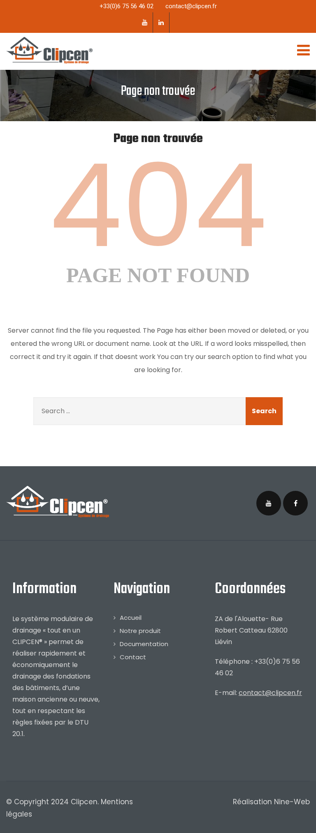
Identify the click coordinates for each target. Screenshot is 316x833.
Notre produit (140, 630)
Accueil (131, 617)
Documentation (144, 644)
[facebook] (295, 503)
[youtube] (145, 22)
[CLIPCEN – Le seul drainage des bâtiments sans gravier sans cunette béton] (49, 50)
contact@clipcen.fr (270, 692)
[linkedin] (161, 22)
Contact (133, 657)
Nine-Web (292, 802)
